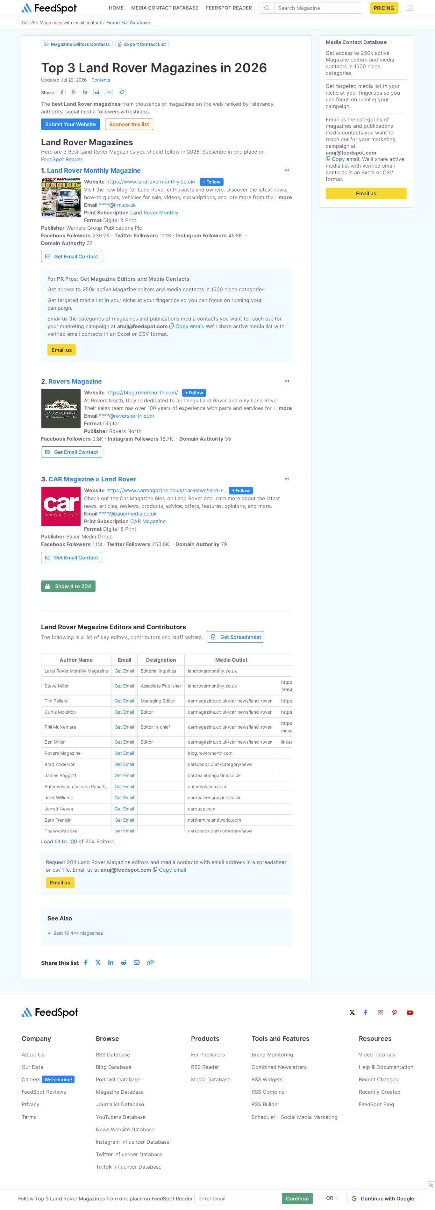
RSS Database (113, 1054)
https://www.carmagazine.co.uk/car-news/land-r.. (165, 490)
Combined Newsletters (279, 1067)
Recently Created (380, 1092)
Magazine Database (120, 1092)
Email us (62, 350)
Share (47, 92)
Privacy (30, 1104)
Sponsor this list (129, 124)
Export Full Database (128, 22)
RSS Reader (205, 1067)
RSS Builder (265, 1104)
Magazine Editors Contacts (80, 44)
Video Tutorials (377, 1054)
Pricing (384, 8)
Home (116, 8)
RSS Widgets (267, 1079)
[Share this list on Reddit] (97, 92)
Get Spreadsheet (240, 637)
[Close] (431, 1185)
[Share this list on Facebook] (62, 92)
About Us (33, 1054)
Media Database (210, 1079)
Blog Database (113, 1067)
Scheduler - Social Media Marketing (295, 1117)
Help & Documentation (386, 1067)
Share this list (60, 963)
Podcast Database (118, 1079)
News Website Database (125, 1129)
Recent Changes (378, 1079)
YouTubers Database (121, 1117)
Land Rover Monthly (154, 212)
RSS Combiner (269, 1092)
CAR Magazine (148, 521)
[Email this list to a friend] (109, 92)
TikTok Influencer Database (128, 1166)
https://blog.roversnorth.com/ (142, 392)
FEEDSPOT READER (229, 8)
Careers (47, 1079)
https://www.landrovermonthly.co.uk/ (151, 181)
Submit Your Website (70, 124)
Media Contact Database (164, 8)
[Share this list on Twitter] (73, 92)
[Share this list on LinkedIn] (85, 92)
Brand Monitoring (272, 1054)
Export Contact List (145, 44)
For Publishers (208, 1054)
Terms (29, 1117)
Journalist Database (120, 1104)
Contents (100, 80)
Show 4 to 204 (73, 586)
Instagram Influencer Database (132, 1142)
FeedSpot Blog (376, 1104)
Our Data (32, 1067)
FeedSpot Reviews (44, 1092)
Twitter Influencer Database (129, 1154)
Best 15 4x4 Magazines (78, 933)
